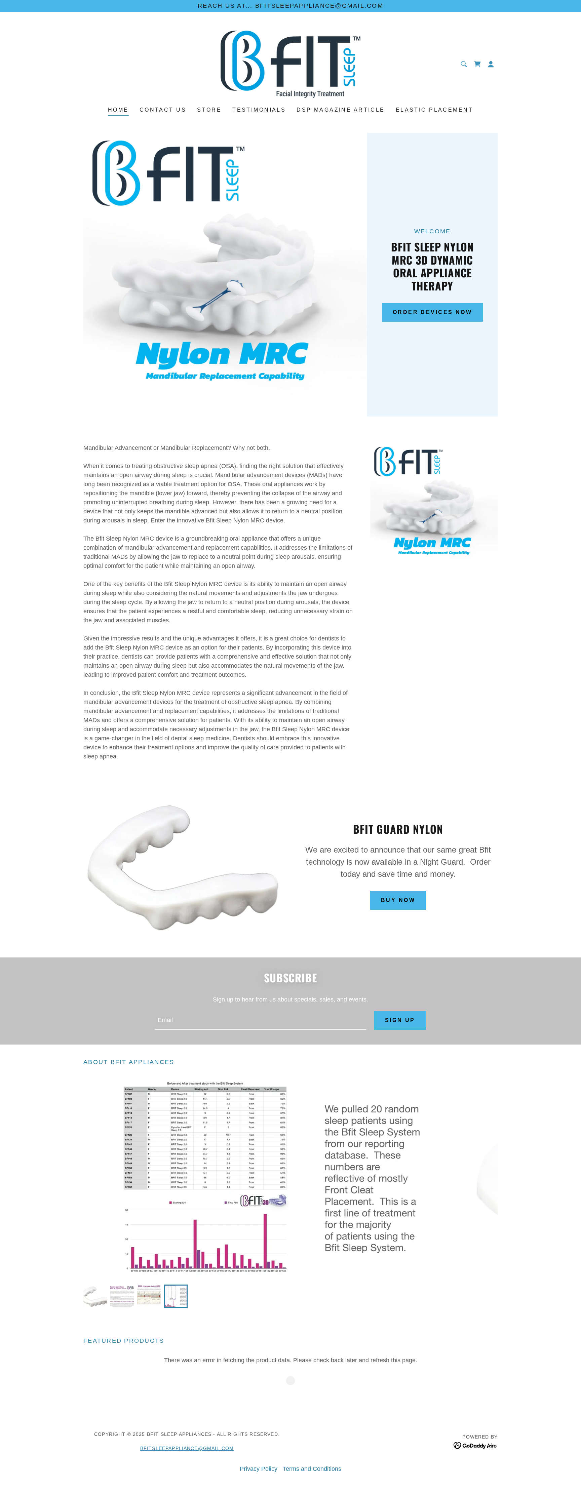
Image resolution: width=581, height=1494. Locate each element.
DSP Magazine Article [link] (341, 110)
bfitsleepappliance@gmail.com (187, 1448)
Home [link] (118, 110)
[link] (291, 64)
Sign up (400, 1020)
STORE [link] (209, 110)
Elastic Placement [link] (434, 110)
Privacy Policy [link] (258, 1468)
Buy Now (398, 900)
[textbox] (260, 1020)
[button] (491, 64)
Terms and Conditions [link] (312, 1468)
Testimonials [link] (259, 110)
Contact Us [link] (163, 110)
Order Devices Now (432, 312)
